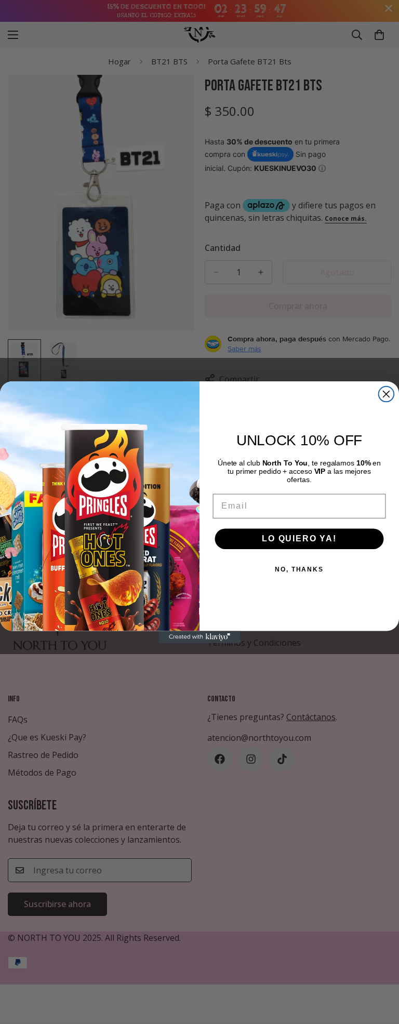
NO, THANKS (299, 569)
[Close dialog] (386, 394)
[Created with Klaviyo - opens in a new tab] (199, 637)
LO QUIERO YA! (299, 538)
